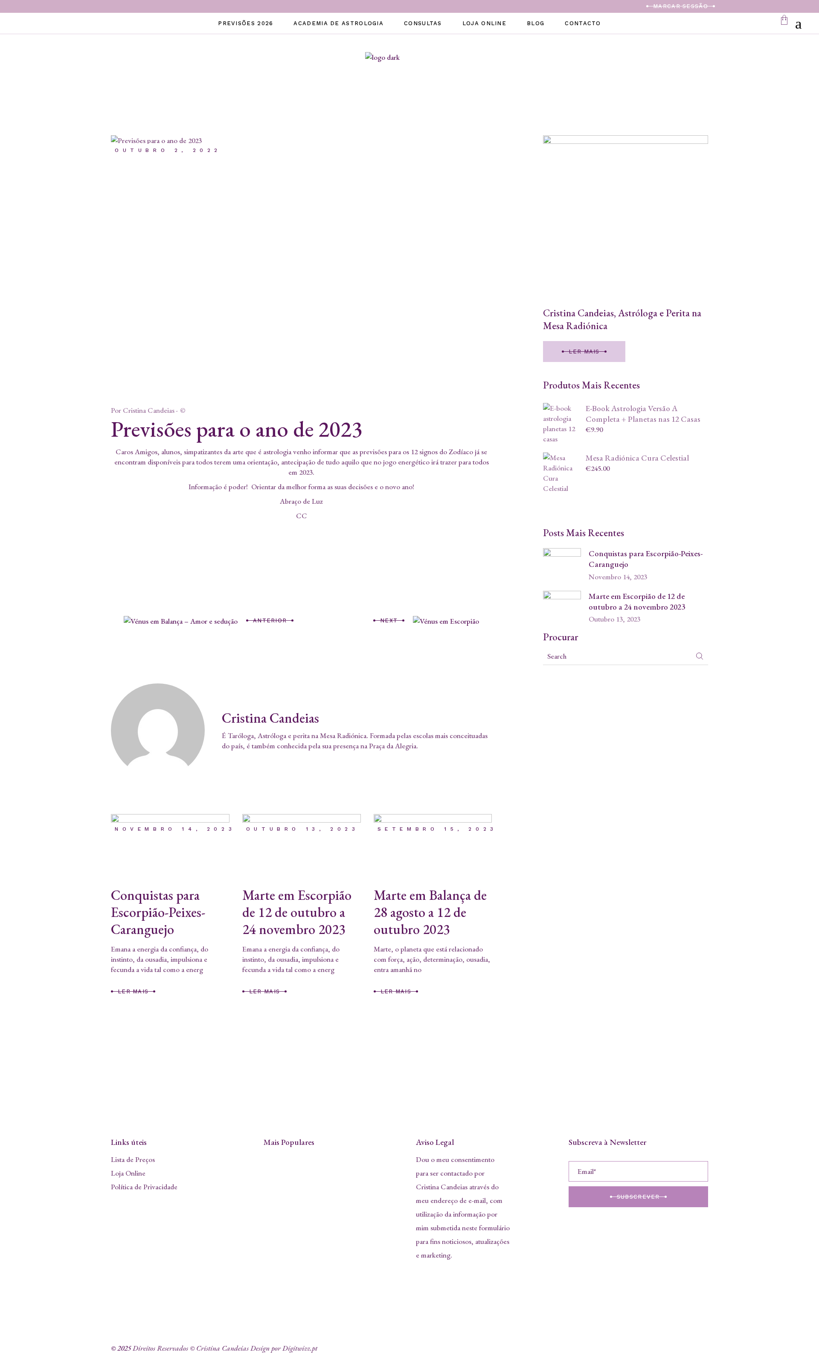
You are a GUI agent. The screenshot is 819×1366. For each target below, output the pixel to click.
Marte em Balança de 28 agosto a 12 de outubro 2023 (430, 912)
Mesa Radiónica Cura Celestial (637, 457)
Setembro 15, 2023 (437, 829)
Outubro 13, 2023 (302, 829)
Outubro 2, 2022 (168, 150)
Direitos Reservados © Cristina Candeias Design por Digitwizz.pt (225, 1348)
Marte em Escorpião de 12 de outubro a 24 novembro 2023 (296, 912)
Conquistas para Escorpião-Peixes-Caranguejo (158, 912)
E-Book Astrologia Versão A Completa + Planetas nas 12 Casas (643, 413)
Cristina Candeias (148, 410)
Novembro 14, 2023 (175, 829)
